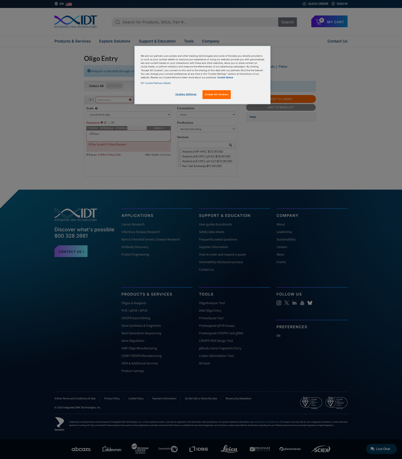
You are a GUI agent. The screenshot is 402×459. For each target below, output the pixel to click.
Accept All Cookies (216, 94)
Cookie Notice (225, 77)
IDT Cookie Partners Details (156, 83)
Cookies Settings (186, 94)
